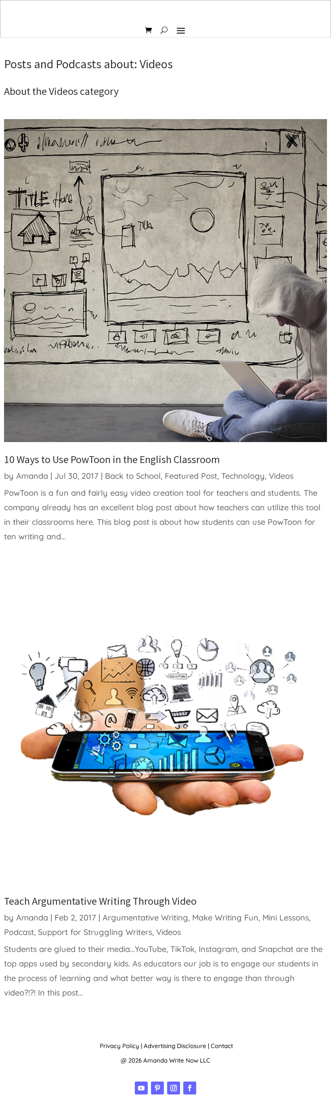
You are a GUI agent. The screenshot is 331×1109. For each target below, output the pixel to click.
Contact (222, 1046)
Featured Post (191, 476)
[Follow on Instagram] (173, 1088)
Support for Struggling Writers (95, 932)
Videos (281, 476)
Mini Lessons (285, 917)
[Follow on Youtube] (141, 1088)
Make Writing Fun (225, 917)
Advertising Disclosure (175, 1046)
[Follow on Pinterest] (157, 1088)
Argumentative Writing (145, 917)
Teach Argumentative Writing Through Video (100, 901)
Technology (243, 476)
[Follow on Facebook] (189, 1088)
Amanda (32, 476)
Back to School (133, 476)
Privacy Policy (119, 1046)
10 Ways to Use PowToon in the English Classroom (112, 459)
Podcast (19, 932)
